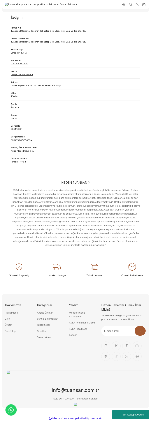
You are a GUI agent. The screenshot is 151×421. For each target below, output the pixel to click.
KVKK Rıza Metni (78, 328)
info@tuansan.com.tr (22, 74)
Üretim (8, 324)
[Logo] (41, 4)
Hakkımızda (11, 312)
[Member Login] (137, 4)
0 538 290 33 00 (19, 63)
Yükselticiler (43, 324)
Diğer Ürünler (44, 337)
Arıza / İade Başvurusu (22, 151)
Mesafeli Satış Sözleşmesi (77, 314)
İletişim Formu (18, 161)
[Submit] (140, 331)
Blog (7, 318)
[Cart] (144, 4)
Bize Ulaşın (11, 331)
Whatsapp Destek (133, 414)
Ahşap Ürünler (45, 312)
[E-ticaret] (75, 418)
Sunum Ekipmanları (47, 318)
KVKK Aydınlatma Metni (82, 322)
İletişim (73, 335)
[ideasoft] (56, 418)
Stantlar (41, 331)
